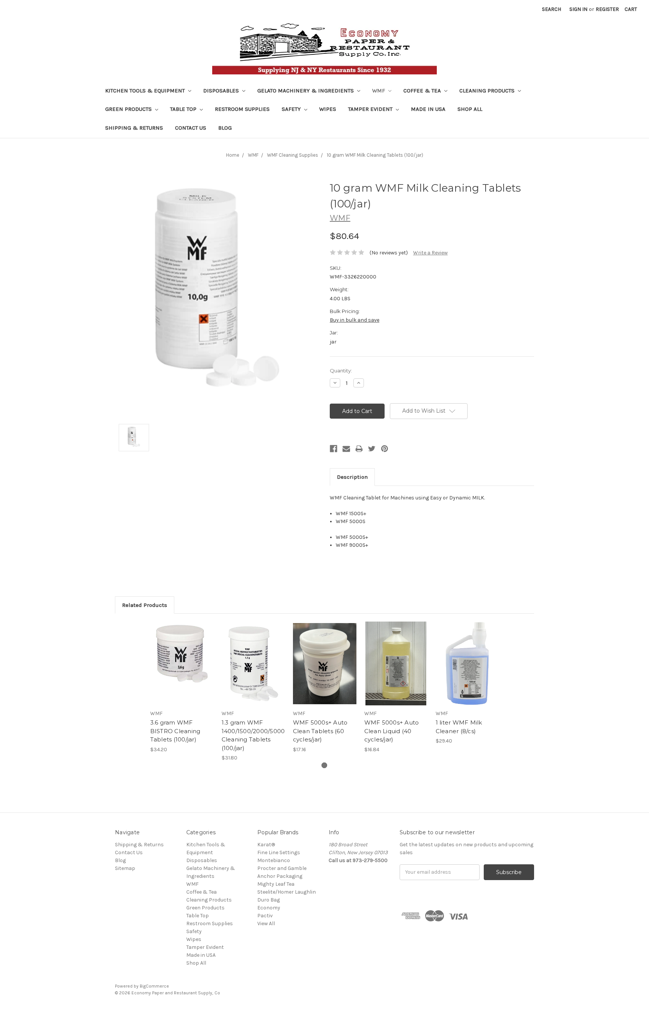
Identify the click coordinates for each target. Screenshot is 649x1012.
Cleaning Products (487, 90)
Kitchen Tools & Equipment (145, 90)
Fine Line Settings (278, 852)
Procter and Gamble (281, 868)
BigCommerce (154, 986)
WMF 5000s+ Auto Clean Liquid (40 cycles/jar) (391, 731)
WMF (379, 90)
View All (266, 923)
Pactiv (265, 915)
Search (551, 9)
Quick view (181, 657)
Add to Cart (182, 670)
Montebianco (273, 860)
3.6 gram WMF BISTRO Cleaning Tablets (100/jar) (175, 731)
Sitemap (125, 868)
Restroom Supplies (242, 109)
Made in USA (428, 109)
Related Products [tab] (144, 605)
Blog (225, 127)
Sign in (578, 9)
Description (352, 476)
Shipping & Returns (134, 127)
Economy (268, 908)
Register (607, 9)
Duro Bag (268, 900)
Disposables (221, 90)
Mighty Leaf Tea (275, 884)
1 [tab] (324, 765)
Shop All (469, 109)
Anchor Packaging (279, 876)
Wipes (327, 109)
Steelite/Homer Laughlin (286, 892)
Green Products (129, 109)
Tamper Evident (371, 109)
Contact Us (190, 127)
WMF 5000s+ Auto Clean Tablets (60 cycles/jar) (320, 731)
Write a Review (430, 253)
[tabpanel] (181, 687)
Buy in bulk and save (354, 320)
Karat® (266, 844)
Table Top (184, 109)
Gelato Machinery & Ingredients (306, 90)
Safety (292, 109)
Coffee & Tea (422, 90)
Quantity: (341, 371)
